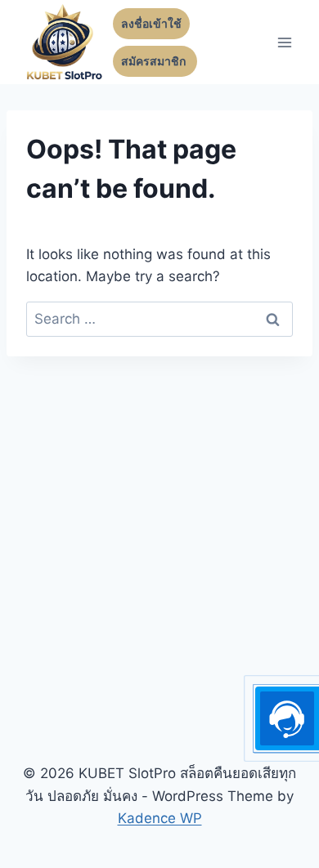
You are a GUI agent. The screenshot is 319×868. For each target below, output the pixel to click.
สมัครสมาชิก (155, 61)
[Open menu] (284, 42)
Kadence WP (160, 818)
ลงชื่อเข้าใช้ (151, 23)
